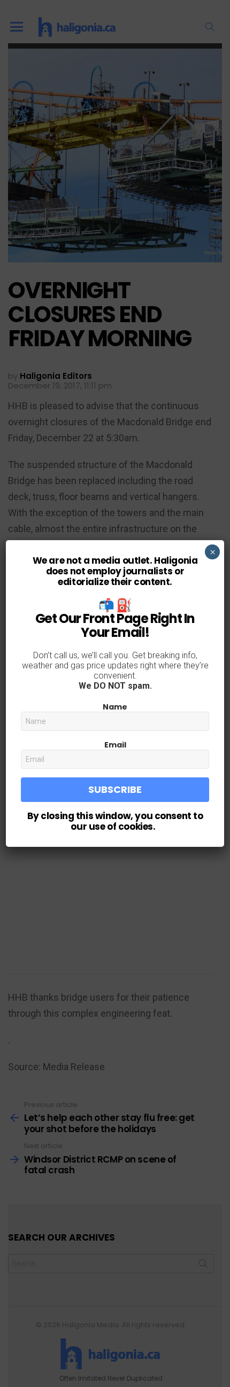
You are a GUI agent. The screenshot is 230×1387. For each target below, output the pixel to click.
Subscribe (115, 789)
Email (115, 744)
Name (115, 707)
